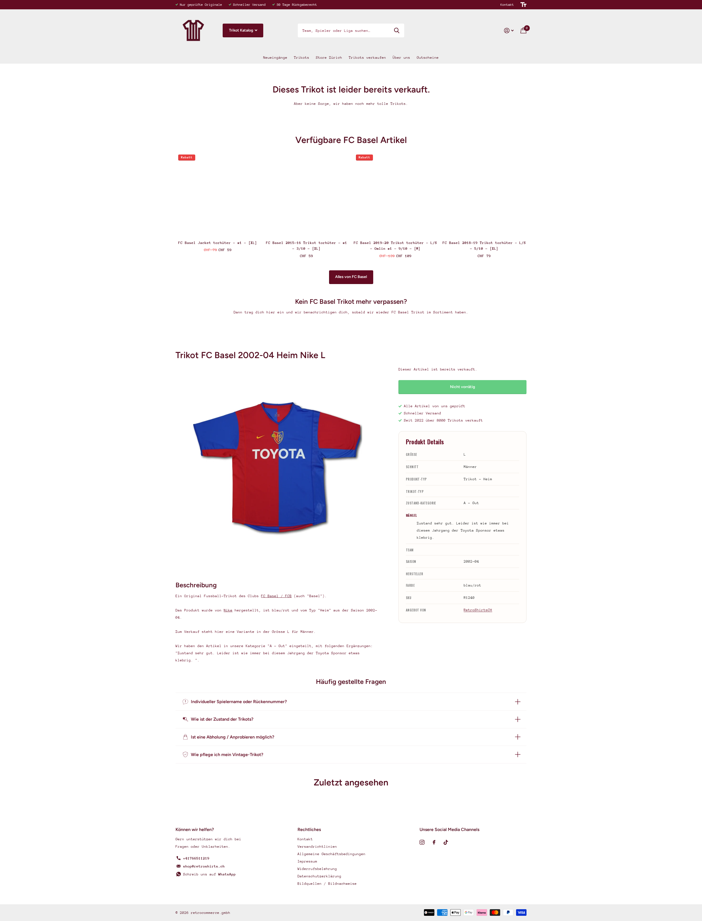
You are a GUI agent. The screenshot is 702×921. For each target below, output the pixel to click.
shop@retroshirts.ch (204, 866)
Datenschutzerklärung (319, 876)
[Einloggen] (509, 30)
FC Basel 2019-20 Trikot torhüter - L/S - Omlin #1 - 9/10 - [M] (395, 246)
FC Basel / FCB (276, 596)
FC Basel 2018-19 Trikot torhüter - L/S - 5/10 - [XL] (484, 246)
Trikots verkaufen (367, 57)
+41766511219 (196, 858)
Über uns (401, 57)
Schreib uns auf (209, 874)
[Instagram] (422, 842)
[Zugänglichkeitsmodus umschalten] (523, 4)
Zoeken (396, 30)
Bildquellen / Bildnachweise (327, 883)
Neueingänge (275, 57)
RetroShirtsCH (478, 610)
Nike (228, 610)
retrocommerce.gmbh (210, 913)
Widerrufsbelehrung (317, 869)
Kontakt (507, 5)
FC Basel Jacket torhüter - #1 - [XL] (217, 243)
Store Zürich (329, 57)
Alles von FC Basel (351, 276)
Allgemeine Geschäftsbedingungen (332, 854)
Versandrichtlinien (317, 846)
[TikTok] (446, 842)
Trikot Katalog (241, 30)
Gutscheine (428, 57)
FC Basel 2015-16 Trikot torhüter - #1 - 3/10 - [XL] (306, 246)
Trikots (301, 57)
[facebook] (434, 842)
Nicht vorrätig (462, 386)
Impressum (307, 861)
